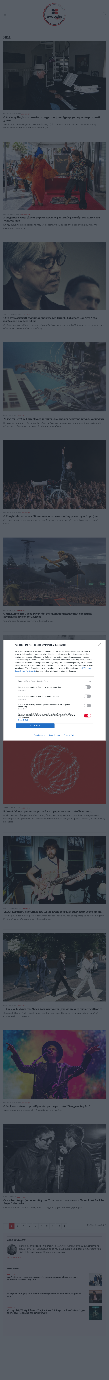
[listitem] (54, 681)
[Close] (100, 645)
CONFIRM (35, 726)
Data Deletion (39, 735)
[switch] (87, 687)
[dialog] (54, 690)
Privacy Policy (69, 735)
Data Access (54, 735)
